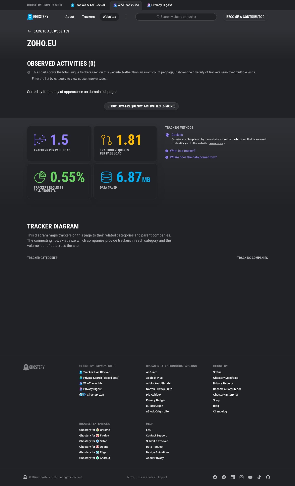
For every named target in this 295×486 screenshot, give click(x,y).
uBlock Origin (154, 405)
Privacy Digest (161, 5)
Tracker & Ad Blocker (90, 5)
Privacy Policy (146, 477)
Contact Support (156, 435)
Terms (130, 477)
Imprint (162, 477)
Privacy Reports (223, 383)
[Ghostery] (38, 17)
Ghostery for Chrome (94, 429)
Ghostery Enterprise (226, 394)
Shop (216, 400)
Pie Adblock (153, 394)
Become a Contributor (245, 17)
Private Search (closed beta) (101, 377)
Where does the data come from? (193, 157)
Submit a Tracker (157, 441)
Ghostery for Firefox (94, 435)
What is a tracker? (182, 151)
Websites (109, 17)
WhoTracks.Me (128, 5)
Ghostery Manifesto (225, 377)
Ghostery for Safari (93, 441)
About (69, 17)
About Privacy (155, 458)
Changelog (220, 411)
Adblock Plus (154, 377)
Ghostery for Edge (92, 452)
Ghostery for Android (94, 458)
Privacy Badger (155, 400)
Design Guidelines (157, 452)
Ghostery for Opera (93, 446)
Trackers (88, 17)
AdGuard (151, 372)
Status (217, 372)
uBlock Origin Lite (157, 411)
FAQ (148, 429)
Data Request (154, 446)
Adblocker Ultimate (158, 383)
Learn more (216, 143)
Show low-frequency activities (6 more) (141, 106)
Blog (216, 405)
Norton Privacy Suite (159, 389)
